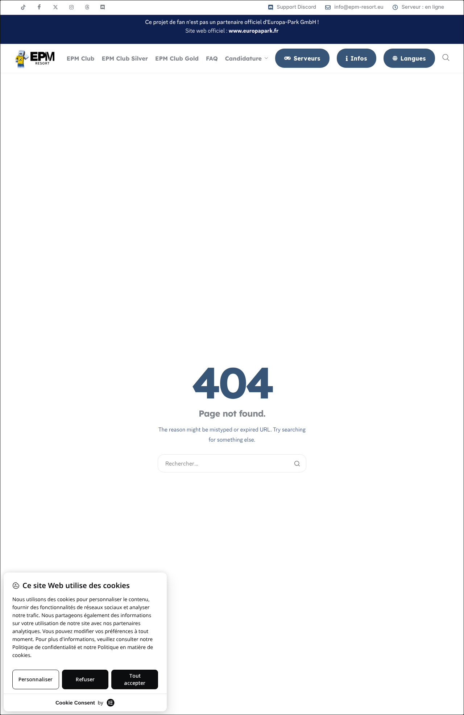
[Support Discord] (292, 7)
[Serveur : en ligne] (418, 7)
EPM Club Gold (177, 58)
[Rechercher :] (232, 464)
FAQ (212, 58)
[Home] (34, 58)
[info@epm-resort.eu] (354, 7)
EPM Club (81, 58)
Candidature (243, 58)
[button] (446, 58)
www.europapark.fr (254, 31)
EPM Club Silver (125, 58)
